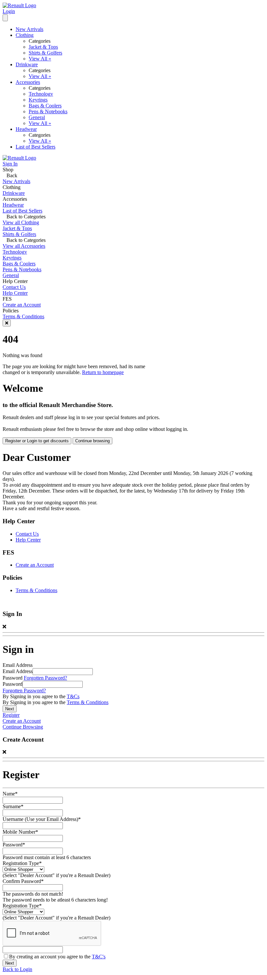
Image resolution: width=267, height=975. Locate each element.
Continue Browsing (23, 727)
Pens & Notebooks (48, 111)
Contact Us (14, 287)
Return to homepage (103, 372)
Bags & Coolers (45, 105)
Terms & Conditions (23, 316)
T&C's (98, 956)
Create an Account (22, 304)
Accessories (28, 82)
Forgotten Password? (45, 678)
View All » (40, 58)
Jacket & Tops (43, 47)
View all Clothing (21, 222)
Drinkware (27, 64)
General (37, 117)
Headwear (26, 129)
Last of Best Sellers (35, 146)
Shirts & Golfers (45, 52)
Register (11, 715)
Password (12, 684)
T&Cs (73, 696)
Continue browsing (92, 440)
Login (9, 11)
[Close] (7, 323)
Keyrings (38, 99)
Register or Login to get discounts (37, 440)
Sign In (10, 163)
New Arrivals (29, 29)
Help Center (15, 293)
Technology (41, 94)
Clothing (25, 35)
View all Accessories (24, 246)
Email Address (18, 671)
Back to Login (17, 969)
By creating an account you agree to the (57, 956)
